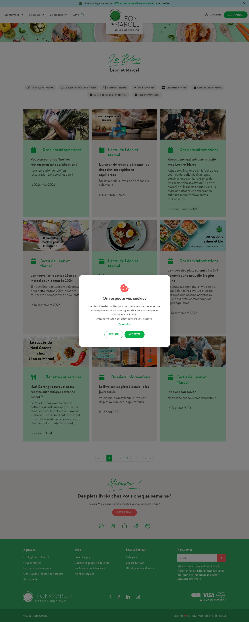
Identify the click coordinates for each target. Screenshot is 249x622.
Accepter (134, 334)
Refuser (114, 334)
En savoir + (124, 324)
